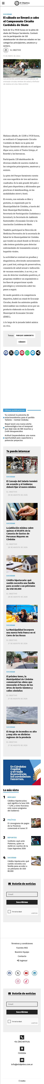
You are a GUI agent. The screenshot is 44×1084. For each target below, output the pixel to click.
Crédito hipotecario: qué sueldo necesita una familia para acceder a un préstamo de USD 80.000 (20, 584)
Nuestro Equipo (22, 952)
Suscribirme (22, 902)
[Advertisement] (22, 109)
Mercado (12, 797)
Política (12, 820)
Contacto (22, 956)
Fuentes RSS (22, 948)
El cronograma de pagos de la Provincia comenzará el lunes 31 (18, 826)
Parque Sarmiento (25, 335)
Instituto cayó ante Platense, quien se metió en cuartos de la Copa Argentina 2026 (18, 845)
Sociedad (7, 14)
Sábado (22, 342)
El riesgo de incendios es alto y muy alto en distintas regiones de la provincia (21, 734)
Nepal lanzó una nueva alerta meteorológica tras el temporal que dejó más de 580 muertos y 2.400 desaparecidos (19, 428)
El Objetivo (15, 50)
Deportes (12, 838)
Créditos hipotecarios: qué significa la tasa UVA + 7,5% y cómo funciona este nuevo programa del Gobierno (18, 806)
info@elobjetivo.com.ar (22, 1064)
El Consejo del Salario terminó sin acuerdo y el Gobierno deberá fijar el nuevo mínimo (21, 484)
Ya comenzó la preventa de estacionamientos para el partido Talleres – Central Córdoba (19, 417)
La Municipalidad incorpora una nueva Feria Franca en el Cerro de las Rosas (20, 632)
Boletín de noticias (24, 883)
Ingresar (23, 960)
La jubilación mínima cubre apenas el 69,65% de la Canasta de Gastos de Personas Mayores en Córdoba (19, 534)
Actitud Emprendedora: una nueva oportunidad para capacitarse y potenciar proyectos (20, 438)
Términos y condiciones (22, 943)
